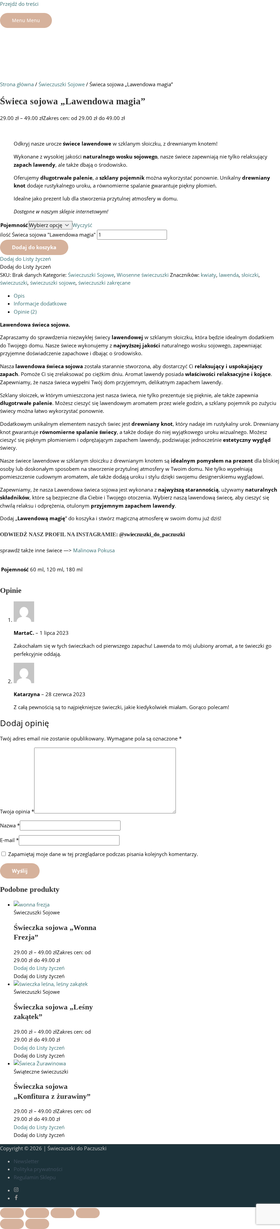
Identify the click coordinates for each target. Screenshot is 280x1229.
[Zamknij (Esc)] (88, 1213)
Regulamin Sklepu (35, 1177)
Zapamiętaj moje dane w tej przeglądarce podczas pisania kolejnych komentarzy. (103, 854)
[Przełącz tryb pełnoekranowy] (37, 1213)
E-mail (9, 840)
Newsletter (26, 1161)
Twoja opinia (17, 811)
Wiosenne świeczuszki (143, 274)
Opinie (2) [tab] (25, 311)
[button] (25, 258)
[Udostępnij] (62, 1213)
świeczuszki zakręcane (104, 282)
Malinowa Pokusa (94, 550)
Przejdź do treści (19, 3)
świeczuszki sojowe (52, 282)
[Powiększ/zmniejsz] (12, 1213)
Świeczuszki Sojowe (62, 84)
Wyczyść (82, 225)
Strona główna (17, 84)
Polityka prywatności (38, 1169)
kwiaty (208, 274)
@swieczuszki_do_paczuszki (152, 534)
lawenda (229, 274)
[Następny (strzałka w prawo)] (37, 1224)
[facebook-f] (16, 1198)
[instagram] (21, 1190)
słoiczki (249, 274)
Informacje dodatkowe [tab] (40, 303)
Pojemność (14, 225)
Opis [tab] (19, 295)
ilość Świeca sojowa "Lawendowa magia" (48, 234)
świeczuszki (13, 282)
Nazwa (10, 825)
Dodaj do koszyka (34, 247)
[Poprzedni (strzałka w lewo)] (12, 1224)
